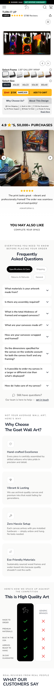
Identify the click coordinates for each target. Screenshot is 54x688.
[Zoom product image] (48, 22)
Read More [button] (45, 112)
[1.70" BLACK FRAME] (12, 75)
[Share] (50, 15)
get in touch (42, 399)
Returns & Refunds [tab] (20, 277)
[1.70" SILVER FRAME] (34, 75)
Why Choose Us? (15, 100)
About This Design (39, 100)
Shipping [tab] (40, 269)
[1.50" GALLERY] (5, 75)
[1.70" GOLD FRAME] (27, 75)
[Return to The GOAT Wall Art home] (26, 7)
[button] (27, 2)
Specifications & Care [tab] (19, 269)
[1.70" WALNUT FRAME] (48, 75)
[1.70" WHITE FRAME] (20, 75)
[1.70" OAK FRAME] (41, 75)
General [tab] (39, 277)
